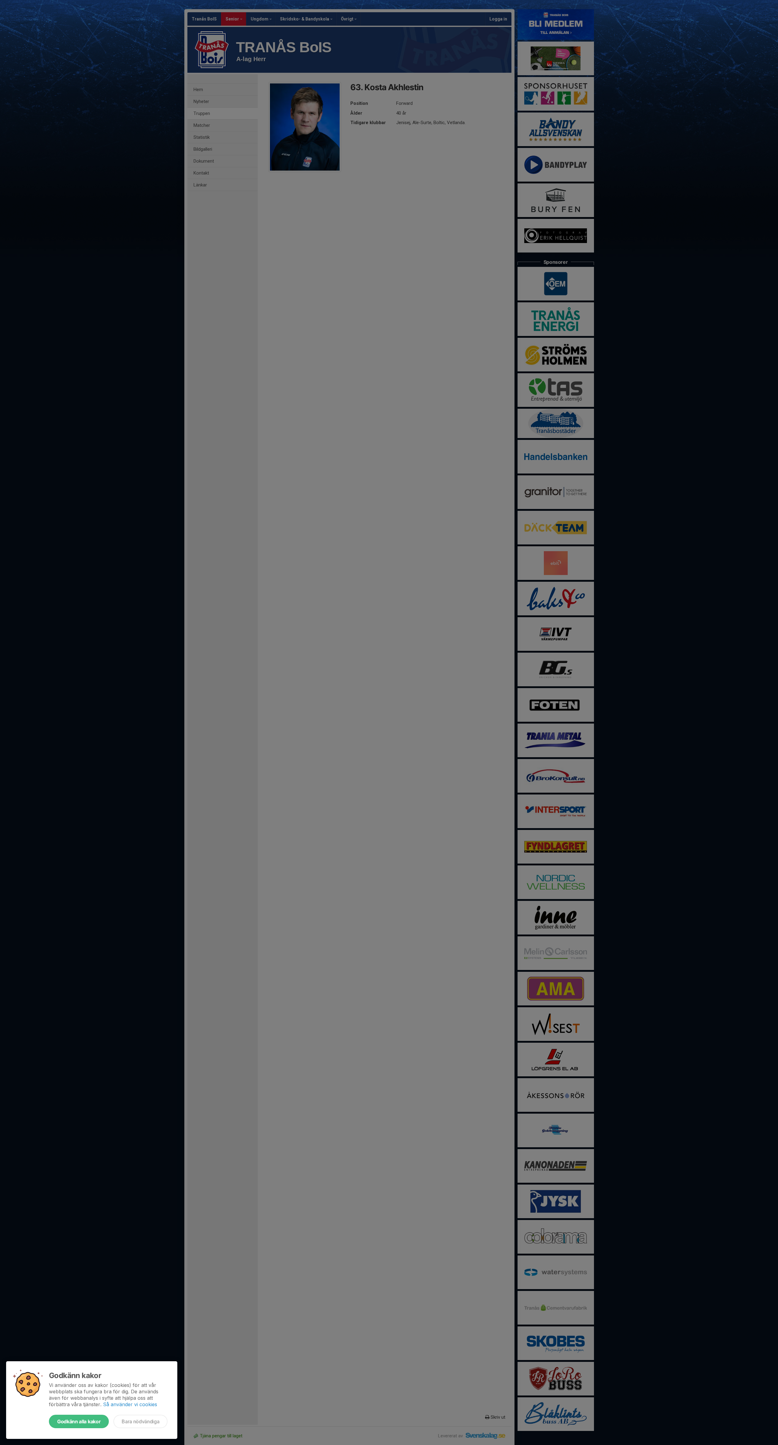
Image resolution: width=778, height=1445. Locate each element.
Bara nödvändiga (140, 1421)
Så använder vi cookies (130, 1404)
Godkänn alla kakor (79, 1421)
